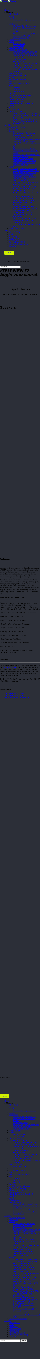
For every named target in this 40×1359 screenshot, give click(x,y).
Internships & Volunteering (18, 1335)
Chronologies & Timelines (18, 1140)
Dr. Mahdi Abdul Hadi (17, 1333)
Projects (11, 1257)
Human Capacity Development (24, 1224)
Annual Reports (18, 1137)
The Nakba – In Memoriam (23, 1156)
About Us (7, 1321)
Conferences (13, 1220)
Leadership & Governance (22, 1226)
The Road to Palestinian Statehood (25, 1154)
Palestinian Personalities (17, 1188)
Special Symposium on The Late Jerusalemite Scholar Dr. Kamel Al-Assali (25, 1241)
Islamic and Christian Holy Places (25, 1210)
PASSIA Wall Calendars (17, 1170)
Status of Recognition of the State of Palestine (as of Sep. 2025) (26, 1126)
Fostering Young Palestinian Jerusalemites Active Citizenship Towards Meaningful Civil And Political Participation (24, 1268)
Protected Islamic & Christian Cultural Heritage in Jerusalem (26, 1246)
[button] (20, 6)
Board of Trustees (15, 1329)
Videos (11, 1198)
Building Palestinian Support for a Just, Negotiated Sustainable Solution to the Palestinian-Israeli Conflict (26, 1261)
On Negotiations (19, 1152)
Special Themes (18, 1182)
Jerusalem (12, 1109)
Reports (11, 1133)
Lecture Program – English (14, 693)
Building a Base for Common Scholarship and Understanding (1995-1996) (24, 1305)
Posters (11, 1168)
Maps (11, 1176)
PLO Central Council (20, 1123)
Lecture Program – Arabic (13, 695)
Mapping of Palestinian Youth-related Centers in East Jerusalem (26, 1274)
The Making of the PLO (21, 1150)
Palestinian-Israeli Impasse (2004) (25, 1309)
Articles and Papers (15, 1164)
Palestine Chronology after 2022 (24, 1144)
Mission (11, 1325)
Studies (11, 1107)
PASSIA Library (15, 1200)
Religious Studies (15, 1131)
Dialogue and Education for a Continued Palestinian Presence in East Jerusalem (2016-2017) (25, 1299)
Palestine (16, 1180)
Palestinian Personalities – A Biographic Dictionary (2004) (23, 1288)
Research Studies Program (18, 1319)
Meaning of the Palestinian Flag (24, 1117)
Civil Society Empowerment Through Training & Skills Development (26, 1231)
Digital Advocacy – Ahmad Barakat (17, 697)
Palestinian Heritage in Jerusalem (24, 1111)
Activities (7, 1216)
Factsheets (12, 1184)
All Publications (14, 1105)
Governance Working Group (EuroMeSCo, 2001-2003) (23, 1294)
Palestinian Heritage (16, 1138)
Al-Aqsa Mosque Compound (19, 1174)
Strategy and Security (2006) (23, 1281)
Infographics (13, 1115)
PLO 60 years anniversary (22, 1158)
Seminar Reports (19, 1135)
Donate (9, 253)
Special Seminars (19, 1238)
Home (6, 1101)
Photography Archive (16, 1192)
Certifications (13, 1327)
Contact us (12, 1337)
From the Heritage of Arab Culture (25, 1204)
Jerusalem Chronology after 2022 (25, 1142)
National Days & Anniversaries (20, 1186)
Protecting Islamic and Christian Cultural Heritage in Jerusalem (24, 1278)
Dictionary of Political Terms (19, 1190)
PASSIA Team (14, 1331)
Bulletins (12, 1113)
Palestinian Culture (15, 1202)
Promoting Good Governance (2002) (26, 1291)
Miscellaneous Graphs (21, 1129)
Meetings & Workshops (17, 1218)
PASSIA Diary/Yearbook (18, 1166)
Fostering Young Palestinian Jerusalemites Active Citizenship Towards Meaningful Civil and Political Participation (24, 1252)
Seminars (12, 1222)
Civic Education (19, 1228)
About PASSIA (14, 1323)
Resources (8, 1172)
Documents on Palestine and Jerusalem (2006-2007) (23, 1312)
